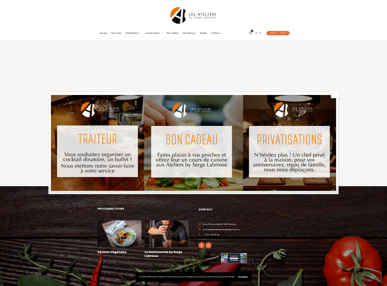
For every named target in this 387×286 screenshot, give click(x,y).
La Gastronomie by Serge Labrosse (163, 254)
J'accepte (243, 276)
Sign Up (283, 33)
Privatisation (132, 33)
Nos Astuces (189, 33)
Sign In (273, 33)
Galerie (203, 33)
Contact (215, 33)
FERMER (335, 94)
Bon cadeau (173, 33)
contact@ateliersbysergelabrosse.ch (221, 229)
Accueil (103, 33)
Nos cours (116, 33)
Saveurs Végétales (112, 252)
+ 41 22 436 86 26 (211, 234)
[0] (250, 33)
